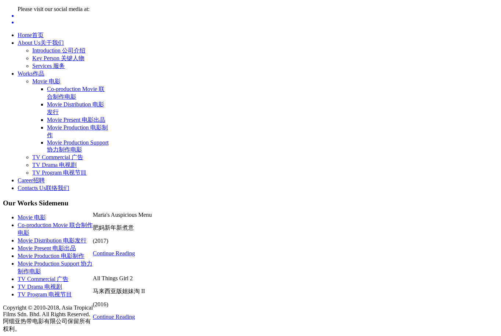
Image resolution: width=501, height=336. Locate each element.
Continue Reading (114, 253)
